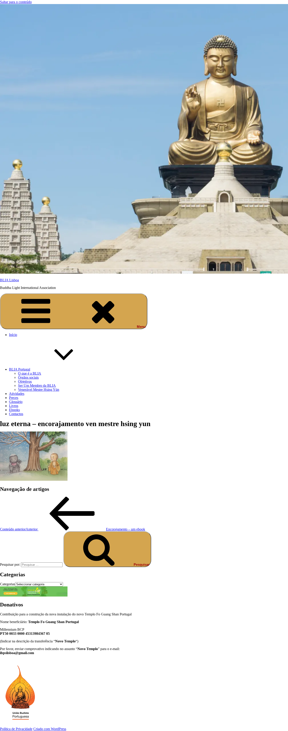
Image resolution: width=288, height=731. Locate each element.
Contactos (16, 414)
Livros (13, 406)
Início (13, 335)
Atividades (16, 394)
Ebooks (14, 410)
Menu (141, 327)
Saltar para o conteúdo (16, 2)
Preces (13, 398)
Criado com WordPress (49, 729)
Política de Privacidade (16, 729)
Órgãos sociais (28, 377)
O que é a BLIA (29, 373)
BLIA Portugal (19, 369)
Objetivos (25, 381)
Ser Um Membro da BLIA (37, 385)
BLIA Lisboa (9, 280)
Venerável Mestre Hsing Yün (38, 389)
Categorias (7, 584)
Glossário (15, 402)
